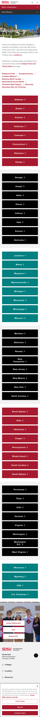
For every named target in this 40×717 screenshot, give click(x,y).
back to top (36, 655)
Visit (13, 630)
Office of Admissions (9, 7)
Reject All (20, 707)
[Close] (37, 686)
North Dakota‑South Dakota (13, 81)
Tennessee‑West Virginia (11, 84)
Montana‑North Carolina (11, 79)
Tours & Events (7, 12)
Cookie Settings (20, 701)
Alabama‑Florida (8, 73)
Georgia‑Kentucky (26, 73)
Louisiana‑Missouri (9, 76)
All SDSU (37, 2)
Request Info (13, 636)
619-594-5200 (6, 655)
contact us (18, 55)
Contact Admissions (13, 623)
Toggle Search (32, 2)
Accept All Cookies (20, 713)
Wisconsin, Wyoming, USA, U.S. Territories (18, 85)
